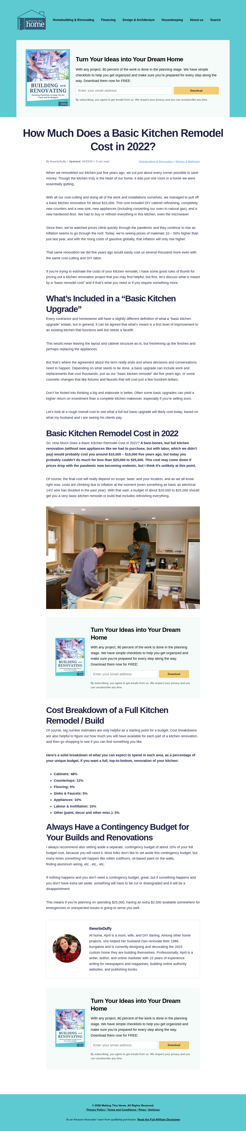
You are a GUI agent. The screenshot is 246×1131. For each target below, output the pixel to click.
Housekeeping (172, 20)
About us (196, 20)
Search (215, 20)
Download (196, 90)
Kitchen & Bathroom (188, 161)
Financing (108, 20)
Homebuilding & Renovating (73, 20)
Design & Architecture (139, 20)
